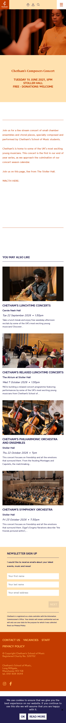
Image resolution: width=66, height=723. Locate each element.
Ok (23, 716)
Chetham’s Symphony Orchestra (27, 509)
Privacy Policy (19, 625)
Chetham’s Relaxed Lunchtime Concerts (33, 372)
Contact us (11, 640)
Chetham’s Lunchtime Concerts (26, 305)
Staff (46, 640)
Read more (37, 716)
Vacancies (31, 640)
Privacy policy (13, 646)
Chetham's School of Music (4, 4)
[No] (62, 709)
